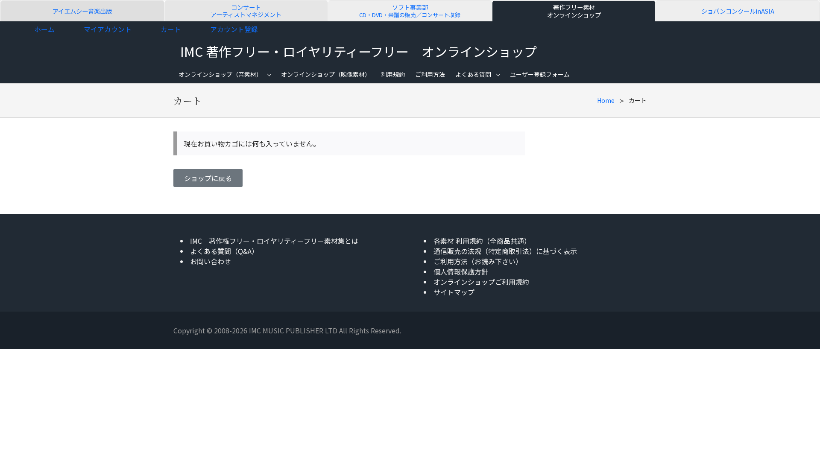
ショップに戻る (208, 178)
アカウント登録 (234, 29)
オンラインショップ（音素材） (220, 74)
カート (171, 29)
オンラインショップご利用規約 (481, 282)
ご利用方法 (430, 74)
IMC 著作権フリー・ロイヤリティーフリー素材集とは (274, 241)
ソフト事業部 (409, 11)
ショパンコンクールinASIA (737, 10)
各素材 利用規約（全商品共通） (482, 241)
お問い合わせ (210, 261)
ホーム (44, 29)
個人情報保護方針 (460, 271)
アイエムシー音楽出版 (82, 10)
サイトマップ (453, 292)
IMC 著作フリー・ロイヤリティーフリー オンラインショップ (358, 51)
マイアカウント (108, 29)
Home (606, 100)
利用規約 (393, 74)
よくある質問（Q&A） (224, 251)
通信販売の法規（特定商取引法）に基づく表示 (505, 251)
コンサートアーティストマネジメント (246, 11)
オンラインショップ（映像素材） (326, 74)
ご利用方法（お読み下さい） (477, 261)
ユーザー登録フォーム (540, 74)
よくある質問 (473, 74)
